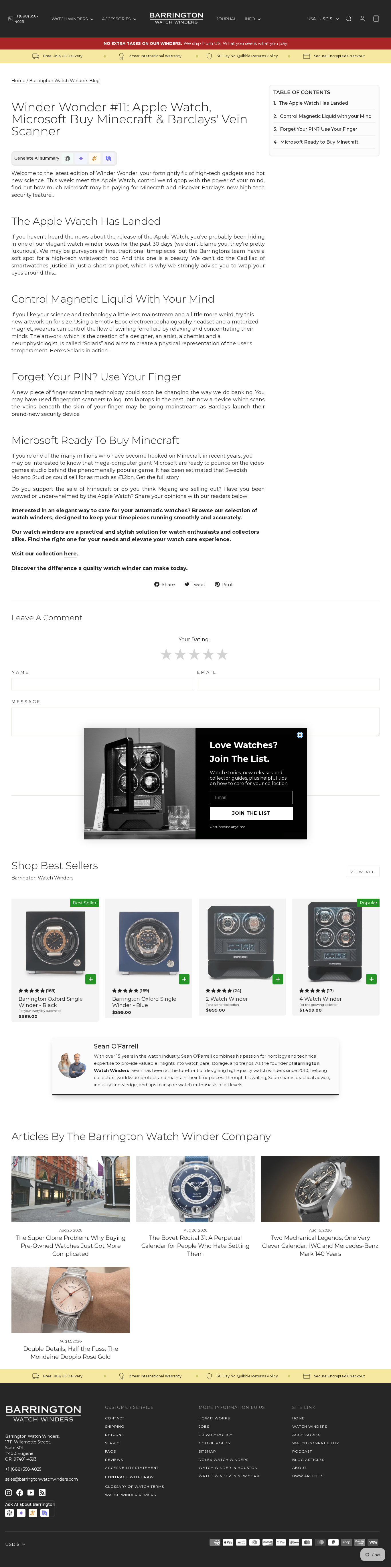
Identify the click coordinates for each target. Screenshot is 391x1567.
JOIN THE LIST (251, 813)
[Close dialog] (300, 735)
